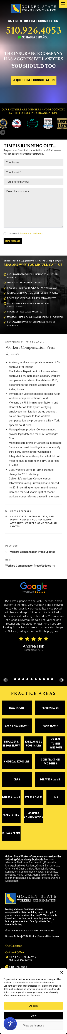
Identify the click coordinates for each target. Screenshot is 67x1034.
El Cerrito (52, 871)
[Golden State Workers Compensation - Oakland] (33, 12)
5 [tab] (32, 679)
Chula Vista (18, 516)
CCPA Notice (29, 936)
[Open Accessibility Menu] (10, 1023)
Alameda (10, 862)
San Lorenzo (52, 865)
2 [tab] (19, 679)
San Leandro (36, 862)
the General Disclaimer (31, 233)
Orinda (40, 865)
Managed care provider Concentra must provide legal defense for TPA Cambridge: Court (33, 434)
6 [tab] (36, 679)
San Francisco (27, 871)
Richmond (47, 874)
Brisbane (10, 874)
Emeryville (50, 862)
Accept (33, 1005)
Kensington (11, 871)
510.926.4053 (34, 30)
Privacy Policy (13, 936)
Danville (55, 877)
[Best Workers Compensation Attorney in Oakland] (27, 128)
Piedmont (22, 862)
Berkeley (20, 865)
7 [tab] (40, 679)
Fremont (49, 859)
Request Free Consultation (34, 80)
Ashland (30, 865)
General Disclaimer (48, 936)
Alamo (36, 874)
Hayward (41, 871)
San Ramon (12, 880)
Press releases (20, 511)
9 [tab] (48, 679)
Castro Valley (26, 868)
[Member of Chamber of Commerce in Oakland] (11, 128)
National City (38, 516)
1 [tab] (15, 679)
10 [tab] (52, 679)
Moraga (9, 865)
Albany (38, 868)
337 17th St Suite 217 (22, 957)
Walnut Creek (23, 874)
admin (40, 342)
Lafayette (48, 868)
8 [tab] (44, 679)
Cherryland (11, 868)
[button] (61, 972)
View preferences (33, 1025)
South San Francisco (38, 877)
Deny (33, 1015)
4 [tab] (27, 679)
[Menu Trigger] (63, 4)
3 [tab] (23, 679)
